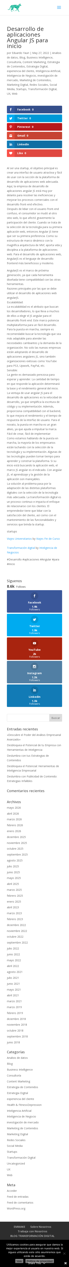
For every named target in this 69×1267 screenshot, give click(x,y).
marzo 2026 (14, 819)
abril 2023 (13, 907)
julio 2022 (13, 948)
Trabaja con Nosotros (32, 1231)
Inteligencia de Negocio (21, 75)
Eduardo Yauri (20, 53)
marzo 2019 (14, 1007)
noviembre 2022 (17, 931)
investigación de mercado (23, 1122)
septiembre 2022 (17, 942)
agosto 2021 (15, 972)
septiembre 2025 (17, 854)
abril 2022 (13, 966)
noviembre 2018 (17, 1024)
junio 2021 (13, 983)
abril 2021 (13, 995)
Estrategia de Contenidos (22, 1087)
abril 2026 (13, 813)
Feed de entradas (18, 1196)
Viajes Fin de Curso (48, 538)
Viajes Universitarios (19, 538)
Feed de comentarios (20, 1202)
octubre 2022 (15, 936)
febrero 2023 (15, 919)
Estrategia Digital (37, 66)
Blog (22, 57)
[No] (64, 1253)
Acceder (12, 1191)
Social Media (15, 1146)
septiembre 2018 (17, 1036)
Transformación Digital (42, 89)
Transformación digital (21, 548)
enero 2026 (14, 831)
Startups (21, 89)
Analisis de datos (17, 1058)
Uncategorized (16, 1163)
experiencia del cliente (20, 71)
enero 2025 (14, 901)
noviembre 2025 (17, 843)
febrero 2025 (15, 895)
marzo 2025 (14, 890)
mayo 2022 (14, 960)
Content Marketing (34, 62)
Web (14, 93)
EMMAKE (19, 1227)
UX (8, 93)
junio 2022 (13, 954)
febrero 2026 (15, 825)
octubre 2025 (15, 848)
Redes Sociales (39, 84)
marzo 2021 (14, 1001)
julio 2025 (13, 866)
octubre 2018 (15, 1030)
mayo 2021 (14, 989)
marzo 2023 (14, 913)
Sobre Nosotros (40, 1227)
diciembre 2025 (16, 837)
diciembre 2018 (16, 1019)
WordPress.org (16, 1208)
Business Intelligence (40, 57)
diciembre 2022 (16, 925)
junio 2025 (13, 872)
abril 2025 (13, 884)
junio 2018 (13, 1042)
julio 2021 (13, 978)
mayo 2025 (14, 878)
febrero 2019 (15, 1013)
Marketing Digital (17, 84)
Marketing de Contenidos (35, 80)
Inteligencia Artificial (48, 71)
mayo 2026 (14, 807)
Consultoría (14, 62)
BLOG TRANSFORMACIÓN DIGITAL (32, 1236)
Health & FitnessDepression (24, 1105)
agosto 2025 (15, 860)
